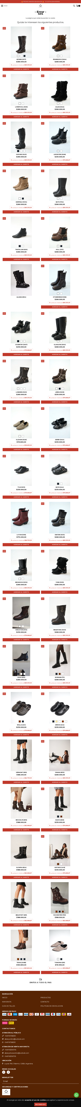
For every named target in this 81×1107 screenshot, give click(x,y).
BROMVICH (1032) (21, 582)
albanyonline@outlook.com (15, 1039)
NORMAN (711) (60, 677)
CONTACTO (44, 1002)
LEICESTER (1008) (60, 154)
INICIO (4, 998)
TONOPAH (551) (60, 962)
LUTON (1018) (21, 535)
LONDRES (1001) (21, 392)
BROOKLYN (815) (21, 820)
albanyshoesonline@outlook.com (17, 1053)
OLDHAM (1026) (21, 439)
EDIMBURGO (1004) (59, 59)
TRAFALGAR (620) (21, 249)
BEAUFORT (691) (21, 915)
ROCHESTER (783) (59, 915)
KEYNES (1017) (21, 59)
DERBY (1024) (59, 439)
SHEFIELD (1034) (21, 202)
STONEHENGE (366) (59, 297)
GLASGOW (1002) (60, 344)
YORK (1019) (60, 582)
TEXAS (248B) (21, 962)
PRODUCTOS (45, 998)
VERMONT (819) (21, 772)
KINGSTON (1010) (21, 630)
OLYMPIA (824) (21, 867)
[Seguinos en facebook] (8, 1072)
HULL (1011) (59, 249)
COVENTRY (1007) (21, 344)
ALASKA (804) (21, 297)
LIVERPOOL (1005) (21, 107)
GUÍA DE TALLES (8, 1006)
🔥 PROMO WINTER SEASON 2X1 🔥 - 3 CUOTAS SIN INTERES (40, 1)
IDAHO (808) (59, 820)
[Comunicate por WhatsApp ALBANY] (76, 1095)
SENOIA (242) (59, 725)
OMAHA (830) (59, 772)
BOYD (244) (60, 487)
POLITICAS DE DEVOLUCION (51, 1006)
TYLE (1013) (21, 487)
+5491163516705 (10, 1050)
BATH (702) (60, 202)
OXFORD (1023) (21, 154)
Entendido (40, 1104)
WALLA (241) (21, 725)
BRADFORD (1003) (59, 630)
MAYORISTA (6, 1002)
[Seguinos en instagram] (3, 1072)
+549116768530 (10, 1036)
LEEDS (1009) (59, 392)
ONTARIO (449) (59, 867)
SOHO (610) (21, 677)
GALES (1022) (59, 107)
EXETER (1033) (60, 535)
